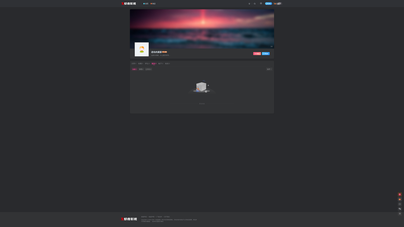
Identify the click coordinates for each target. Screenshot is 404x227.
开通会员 (278, 3)
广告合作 (159, 217)
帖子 (160, 63)
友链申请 (144, 217)
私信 (266, 54)
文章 (134, 63)
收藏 (140, 63)
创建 (134, 69)
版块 (154, 63)
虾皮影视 (158, 219)
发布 (269, 3)
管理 (141, 69)
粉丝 (167, 63)
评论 (147, 63)
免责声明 (151, 217)
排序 (268, 69)
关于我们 (167, 217)
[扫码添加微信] (400, 209)
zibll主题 (155, 221)
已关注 (148, 69)
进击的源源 (156, 51)
